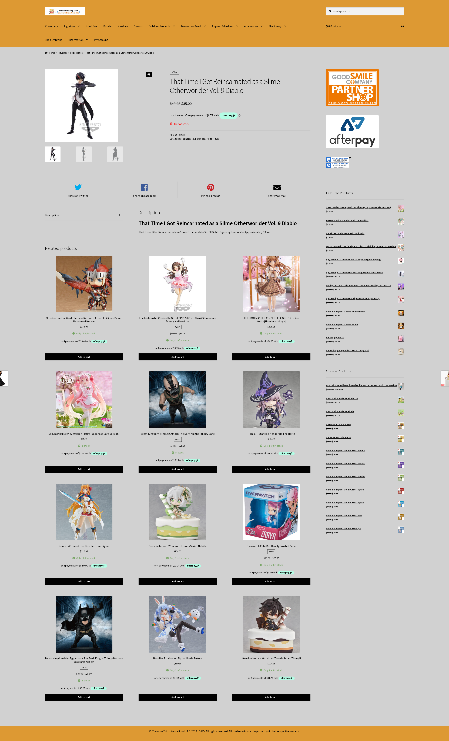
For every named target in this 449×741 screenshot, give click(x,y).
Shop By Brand (53, 40)
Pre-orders (51, 26)
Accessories (251, 26)
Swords (138, 26)
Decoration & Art (191, 26)
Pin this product (210, 195)
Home (52, 52)
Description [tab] (52, 215)
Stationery (275, 26)
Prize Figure (76, 52)
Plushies (123, 26)
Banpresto (188, 138)
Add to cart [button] (84, 356)
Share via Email (277, 195)
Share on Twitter (78, 195)
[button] (149, 74)
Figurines (69, 26)
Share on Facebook (144, 195)
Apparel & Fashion (222, 26)
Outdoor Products (159, 26)
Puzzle (107, 26)
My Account (101, 40)
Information (75, 40)
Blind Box (91, 26)
